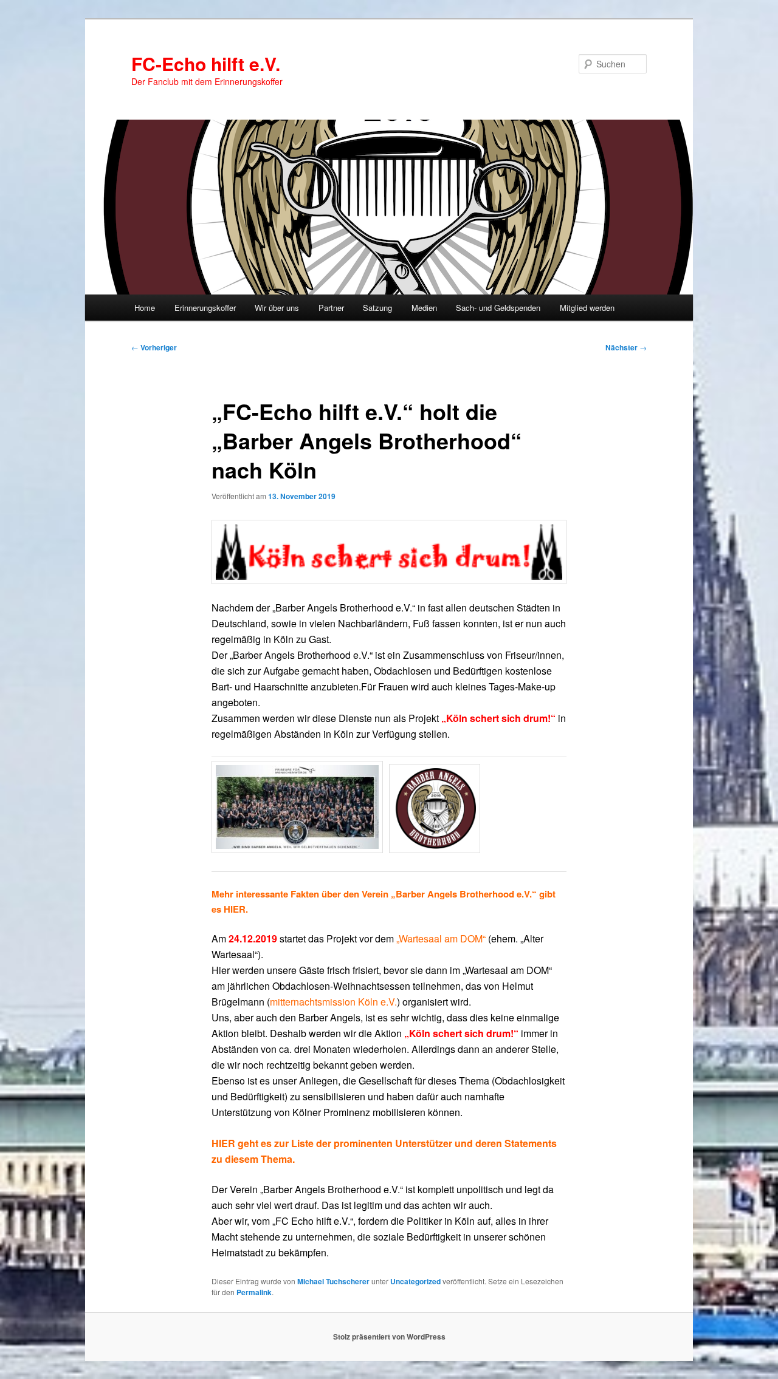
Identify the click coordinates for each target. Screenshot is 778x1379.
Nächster (626, 347)
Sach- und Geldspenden (498, 307)
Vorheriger (154, 347)
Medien (424, 307)
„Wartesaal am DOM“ (441, 938)
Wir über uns (277, 307)
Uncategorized (415, 1281)
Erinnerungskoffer (205, 307)
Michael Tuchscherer (333, 1281)
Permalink (254, 1292)
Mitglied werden (587, 307)
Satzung (377, 307)
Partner (331, 307)
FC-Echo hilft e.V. (205, 63)
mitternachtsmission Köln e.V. (333, 1002)
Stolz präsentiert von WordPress (389, 1336)
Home (144, 307)
